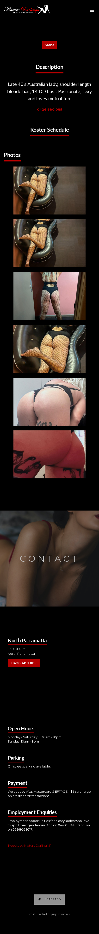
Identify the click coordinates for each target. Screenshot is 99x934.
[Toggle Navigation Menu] (92, 9)
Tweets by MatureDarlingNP (29, 845)
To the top (53, 899)
